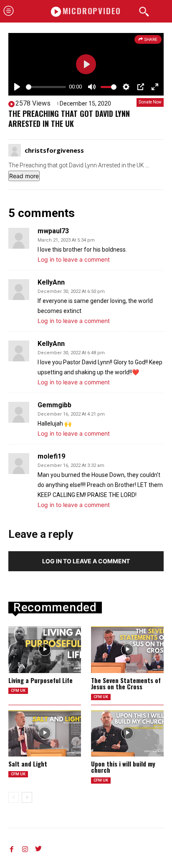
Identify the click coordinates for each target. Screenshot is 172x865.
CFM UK (18, 690)
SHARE (150, 39)
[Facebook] (11, 847)
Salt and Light (27, 763)
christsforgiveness (54, 150)
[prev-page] (13, 797)
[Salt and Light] (44, 733)
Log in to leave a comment (74, 259)
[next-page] (27, 797)
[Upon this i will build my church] (127, 733)
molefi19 (51, 456)
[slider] (46, 87)
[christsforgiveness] (15, 150)
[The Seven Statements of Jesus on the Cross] (127, 649)
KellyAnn (51, 282)
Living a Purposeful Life (40, 680)
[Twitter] (38, 847)
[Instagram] (25, 847)
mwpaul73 (53, 231)
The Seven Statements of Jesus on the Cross (126, 683)
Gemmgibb (54, 405)
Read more (24, 175)
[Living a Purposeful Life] (44, 649)
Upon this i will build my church (123, 766)
